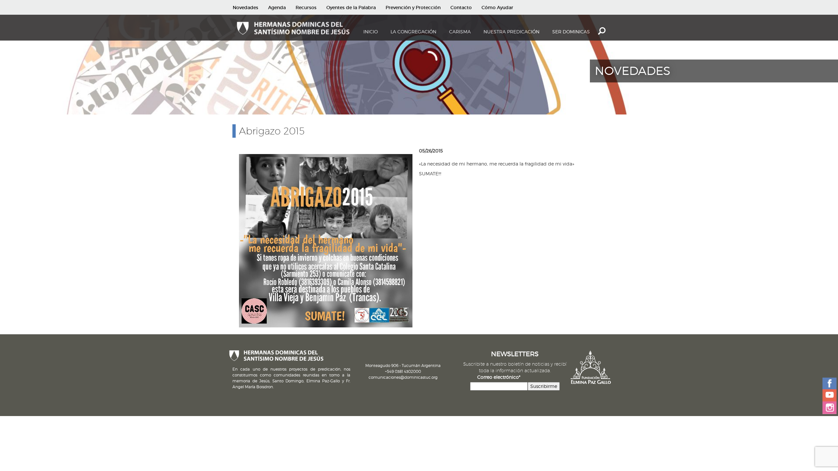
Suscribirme (543, 386)
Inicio (370, 31)
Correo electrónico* (498, 377)
